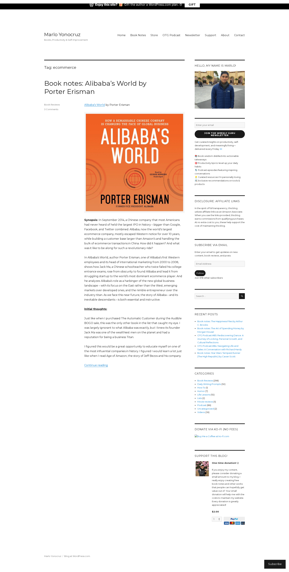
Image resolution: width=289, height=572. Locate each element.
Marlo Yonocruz (62, 34)
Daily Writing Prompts (209, 384)
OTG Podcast (171, 35)
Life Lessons (203, 394)
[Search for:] (217, 296)
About (225, 35)
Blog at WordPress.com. (77, 556)
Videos (201, 412)
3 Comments (51, 109)
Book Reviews (52, 104)
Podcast (201, 405)
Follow (200, 273)
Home (121, 35)
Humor (201, 391)
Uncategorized (205, 408)
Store (154, 35)
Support (210, 35)
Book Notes (138, 35)
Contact (239, 35)
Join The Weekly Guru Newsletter (219, 134)
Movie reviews (205, 401)
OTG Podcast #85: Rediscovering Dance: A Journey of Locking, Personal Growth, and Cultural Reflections (220, 339)
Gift (192, 4)
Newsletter (192, 35)
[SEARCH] (242, 296)
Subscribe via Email (211, 245)
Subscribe (275, 564)
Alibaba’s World (94, 104)
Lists (199, 398)
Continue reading (96, 365)
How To (201, 387)
